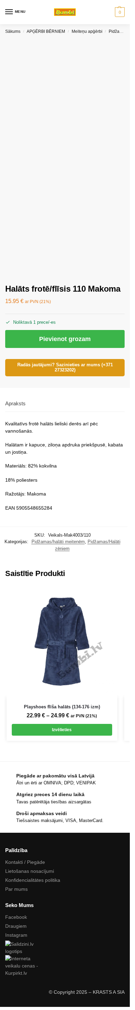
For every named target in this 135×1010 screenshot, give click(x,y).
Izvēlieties (62, 729)
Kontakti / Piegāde (25, 862)
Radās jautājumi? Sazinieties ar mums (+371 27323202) (65, 367)
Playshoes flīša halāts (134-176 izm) (62, 706)
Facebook (16, 917)
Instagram (16, 935)
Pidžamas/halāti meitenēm (58, 541)
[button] (119, 12)
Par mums (16, 889)
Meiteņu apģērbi (87, 31)
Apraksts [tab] (15, 403)
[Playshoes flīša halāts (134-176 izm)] (62, 641)
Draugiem (16, 926)
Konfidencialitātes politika (32, 880)
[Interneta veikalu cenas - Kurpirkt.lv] (65, 966)
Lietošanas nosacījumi (29, 871)
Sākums (12, 31)
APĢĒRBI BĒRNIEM (46, 31)
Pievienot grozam (65, 339)
